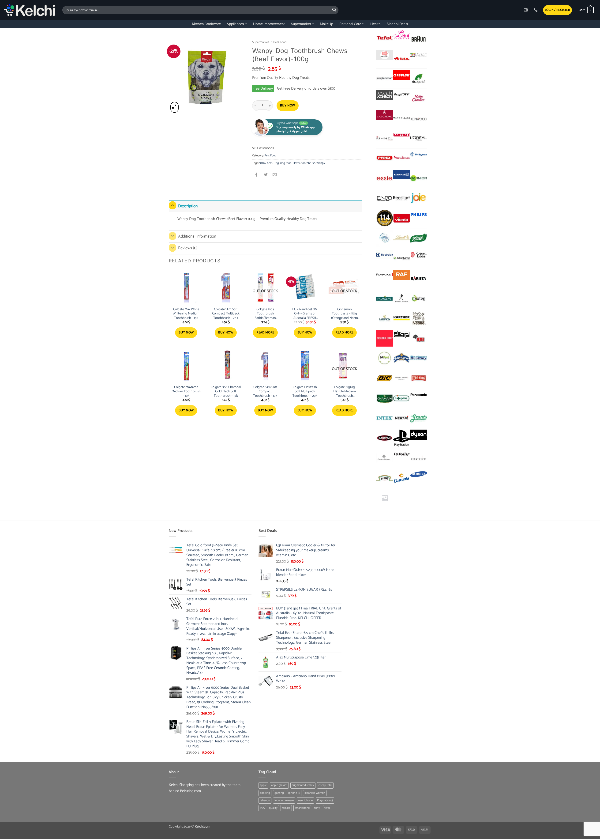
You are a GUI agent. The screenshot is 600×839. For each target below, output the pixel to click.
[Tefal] (384, 38)
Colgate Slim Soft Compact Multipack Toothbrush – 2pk (226, 313)
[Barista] (418, 278)
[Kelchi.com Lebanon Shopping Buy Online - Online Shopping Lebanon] (29, 10)
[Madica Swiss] (401, 378)
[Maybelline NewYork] (401, 118)
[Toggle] (172, 205)
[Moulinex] (401, 158)
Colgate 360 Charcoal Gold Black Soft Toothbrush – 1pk (226, 391)
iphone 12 (294, 792)
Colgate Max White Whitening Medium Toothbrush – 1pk (186, 313)
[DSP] (401, 334)
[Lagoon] (384, 318)
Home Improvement (269, 24)
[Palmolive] (384, 298)
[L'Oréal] (418, 138)
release (286, 807)
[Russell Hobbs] (418, 254)
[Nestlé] (418, 318)
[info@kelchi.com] (526, 10)
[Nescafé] (401, 418)
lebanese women (314, 792)
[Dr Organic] (418, 78)
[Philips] (418, 214)
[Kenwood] (418, 118)
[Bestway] (418, 358)
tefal (327, 807)
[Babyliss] (401, 454)
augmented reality (303, 785)
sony (317, 807)
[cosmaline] (418, 458)
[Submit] (334, 10)
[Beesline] (401, 198)
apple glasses (279, 785)
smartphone (302, 807)
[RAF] (401, 274)
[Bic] (384, 378)
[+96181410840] (536, 10)
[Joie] (418, 198)
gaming (279, 792)
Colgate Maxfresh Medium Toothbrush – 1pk (186, 391)
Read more (265, 332)
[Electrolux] (384, 254)
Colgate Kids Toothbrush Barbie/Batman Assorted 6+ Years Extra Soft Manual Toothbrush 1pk (265, 313)
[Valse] (384, 54)
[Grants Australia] (418, 418)
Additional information (197, 236)
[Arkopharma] (401, 258)
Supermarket (301, 24)
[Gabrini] (401, 34)
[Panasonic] (418, 394)
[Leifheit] (401, 134)
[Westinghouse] (418, 154)
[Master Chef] (384, 338)
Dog (276, 163)
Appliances (235, 24)
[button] (557, 10)
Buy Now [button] (186, 332)
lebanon (265, 800)
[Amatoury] (384, 218)
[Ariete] (401, 58)
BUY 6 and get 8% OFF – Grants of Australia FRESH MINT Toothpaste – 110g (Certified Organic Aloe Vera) (304, 313)
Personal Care (350, 24)
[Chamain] (384, 398)
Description (188, 206)
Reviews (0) (188, 248)
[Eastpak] (384, 438)
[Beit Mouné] (384, 358)
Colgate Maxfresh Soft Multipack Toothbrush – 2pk (304, 391)
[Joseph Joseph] (384, 94)
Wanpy (320, 163)
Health (375, 24)
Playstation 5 (325, 800)
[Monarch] (401, 358)
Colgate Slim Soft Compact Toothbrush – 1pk (265, 391)
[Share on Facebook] (257, 175)
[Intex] (384, 418)
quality (273, 807)
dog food (286, 163)
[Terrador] (418, 378)
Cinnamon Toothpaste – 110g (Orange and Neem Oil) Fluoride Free (344, 313)
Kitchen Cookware (206, 24)
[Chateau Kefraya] (384, 458)
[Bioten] (418, 298)
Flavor (296, 163)
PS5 (262, 807)
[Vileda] (401, 218)
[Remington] (384, 274)
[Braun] (418, 38)
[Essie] (384, 178)
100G (262, 163)
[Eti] (418, 338)
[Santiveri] (418, 238)
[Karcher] (401, 318)
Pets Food (279, 42)
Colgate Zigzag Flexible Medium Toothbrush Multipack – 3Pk (344, 391)
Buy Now (287, 105)
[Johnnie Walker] (401, 298)
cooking (265, 792)
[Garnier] (418, 178)
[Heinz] (384, 478)
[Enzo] (384, 198)
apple (263, 785)
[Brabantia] (384, 498)
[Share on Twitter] (266, 175)
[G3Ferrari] (401, 74)
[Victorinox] (384, 114)
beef (269, 163)
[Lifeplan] (401, 398)
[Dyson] (418, 434)
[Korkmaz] (401, 174)
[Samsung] (418, 474)
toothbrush (308, 163)
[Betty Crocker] (418, 98)
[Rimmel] (384, 138)
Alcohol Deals (397, 24)
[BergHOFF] (401, 94)
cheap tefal (325, 785)
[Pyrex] (384, 158)
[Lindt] (401, 238)
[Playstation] (401, 438)
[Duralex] (384, 238)
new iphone (305, 800)
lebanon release (284, 800)
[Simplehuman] (384, 78)
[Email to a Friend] (274, 175)
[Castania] (401, 478)
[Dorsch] (418, 54)
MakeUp (326, 24)
